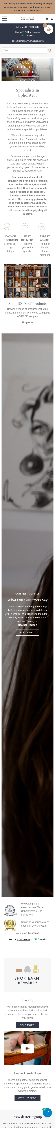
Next (48, 615)
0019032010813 (32, 26)
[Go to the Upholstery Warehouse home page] (27, 18)
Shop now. (27, 322)
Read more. (27, 632)
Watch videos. (27, 1098)
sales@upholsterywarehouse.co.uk (27, 40)
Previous (6, 615)
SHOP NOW (27, 79)
